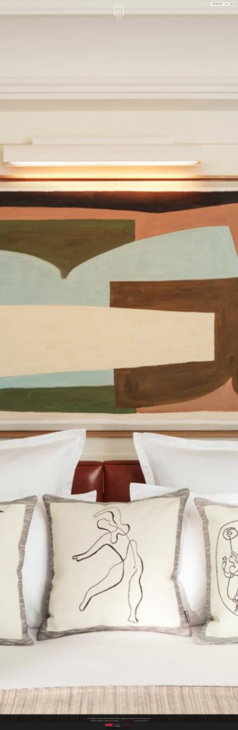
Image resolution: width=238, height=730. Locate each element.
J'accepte (109, 725)
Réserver (217, 4)
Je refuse (117, 725)
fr (227, 4)
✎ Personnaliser (126, 725)
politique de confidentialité (126, 721)
